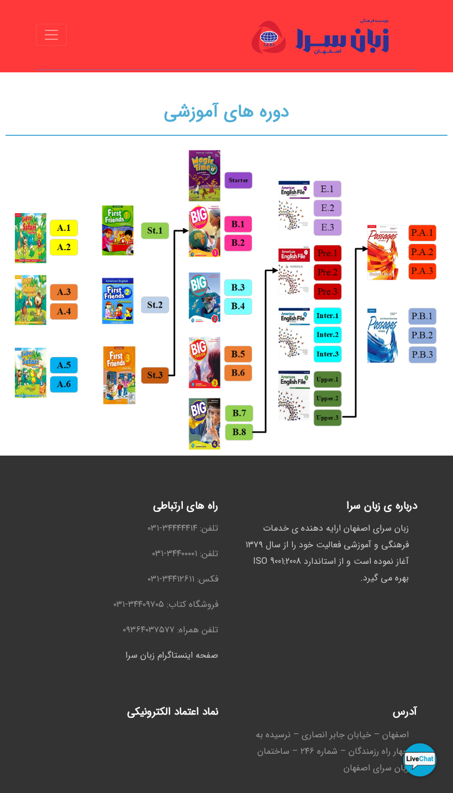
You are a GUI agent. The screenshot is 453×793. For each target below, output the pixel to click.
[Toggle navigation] (51, 35)
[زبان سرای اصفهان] (321, 35)
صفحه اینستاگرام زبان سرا (171, 655)
